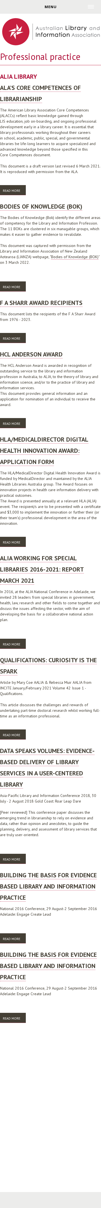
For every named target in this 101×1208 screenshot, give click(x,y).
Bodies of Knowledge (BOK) (41, 206)
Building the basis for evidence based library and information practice (48, 886)
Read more (14, 190)
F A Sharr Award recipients (41, 303)
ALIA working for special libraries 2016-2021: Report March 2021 (42, 569)
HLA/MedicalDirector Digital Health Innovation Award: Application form (44, 450)
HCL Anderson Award (31, 354)
